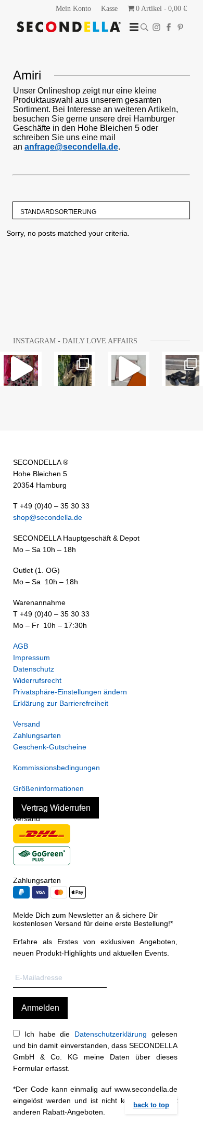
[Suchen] (144, 27)
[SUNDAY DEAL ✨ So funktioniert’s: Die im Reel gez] (128, 369)
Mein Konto (73, 8)
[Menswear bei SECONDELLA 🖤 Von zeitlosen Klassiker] (75, 369)
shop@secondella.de (47, 517)
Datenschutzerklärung (110, 1034)
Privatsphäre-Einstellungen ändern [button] (70, 692)
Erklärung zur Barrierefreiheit (60, 703)
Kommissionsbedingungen (56, 767)
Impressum (31, 657)
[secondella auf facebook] (168, 27)
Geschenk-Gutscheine (49, 747)
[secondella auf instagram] (156, 27)
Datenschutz (33, 669)
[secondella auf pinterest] (180, 27)
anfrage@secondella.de (71, 146)
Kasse (109, 8)
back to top (151, 1105)
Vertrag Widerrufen (56, 807)
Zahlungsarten (37, 735)
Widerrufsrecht (37, 680)
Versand (26, 724)
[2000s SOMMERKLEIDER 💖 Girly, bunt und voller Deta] (21, 369)
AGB (20, 646)
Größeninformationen (48, 788)
